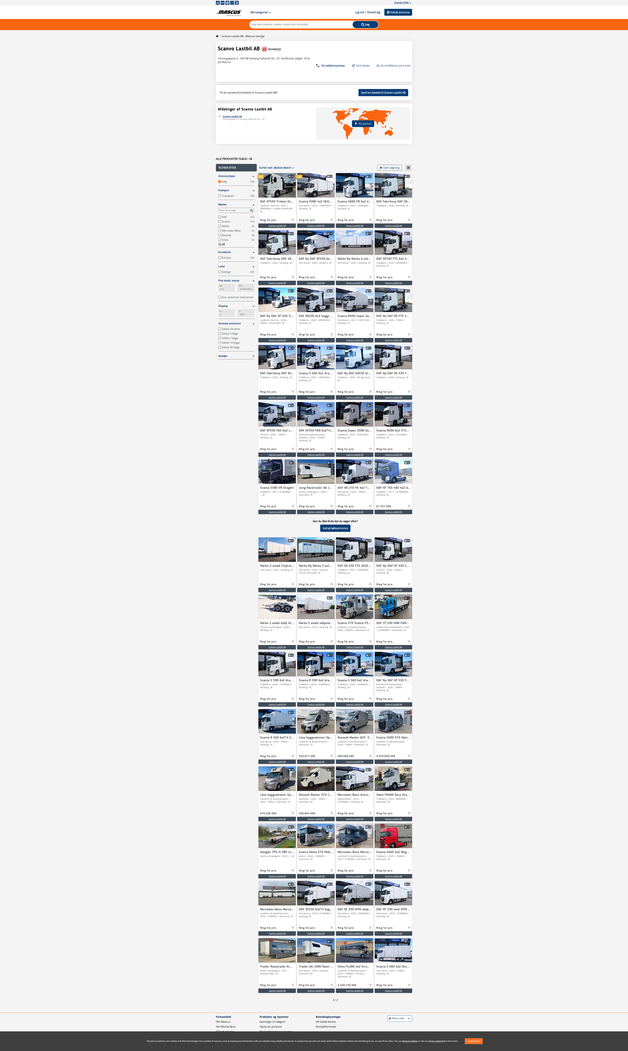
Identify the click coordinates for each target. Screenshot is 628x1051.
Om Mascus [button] (223, 1022)
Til (239, 311)
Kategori (223, 190)
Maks (241, 286)
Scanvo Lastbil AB (277, 225)
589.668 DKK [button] (346, 756)
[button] (236, 167)
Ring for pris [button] (268, 220)
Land (221, 266)
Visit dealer (363, 65)
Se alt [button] (221, 244)
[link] (277, 185)
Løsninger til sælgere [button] (272, 1022)
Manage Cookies (410, 1041)
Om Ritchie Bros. (226, 1026)
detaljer (222, 356)
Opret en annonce (271, 1026)
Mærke (222, 204)
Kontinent (224, 252)
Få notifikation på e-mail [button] (395, 65)
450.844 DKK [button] (307, 813)
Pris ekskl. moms (228, 280)
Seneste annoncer (229, 323)
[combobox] (389, 1018)
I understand (473, 1041)
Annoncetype (226, 176)
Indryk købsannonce (335, 528)
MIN (220, 286)
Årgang (223, 306)
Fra (220, 311)
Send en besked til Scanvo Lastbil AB (383, 92)
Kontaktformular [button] (326, 1026)
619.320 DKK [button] (268, 813)
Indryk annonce (400, 12)
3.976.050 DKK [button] (385, 756)
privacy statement (436, 1041)
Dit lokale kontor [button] (326, 1022)
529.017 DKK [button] (307, 756)
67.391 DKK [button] (383, 506)
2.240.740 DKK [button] (347, 985)
